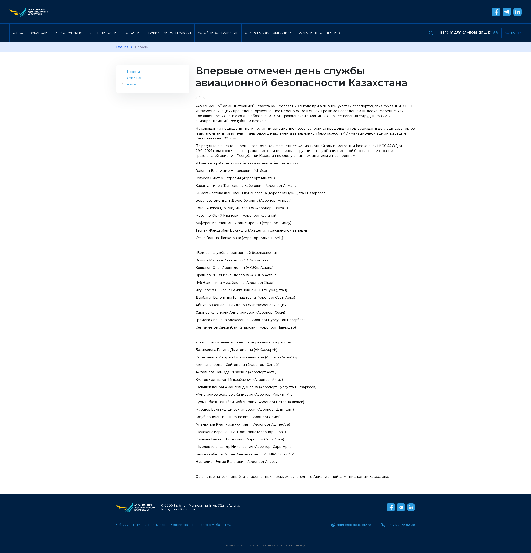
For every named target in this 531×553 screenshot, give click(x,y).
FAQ (228, 525)
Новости (131, 33)
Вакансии (39, 33)
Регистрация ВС (69, 33)
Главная (122, 47)
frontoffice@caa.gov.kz (354, 525)
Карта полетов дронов (319, 33)
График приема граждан (168, 33)
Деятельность (103, 33)
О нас (18, 33)
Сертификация (182, 525)
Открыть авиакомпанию (268, 33)
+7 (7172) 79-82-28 (401, 525)
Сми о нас (134, 78)
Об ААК (122, 525)
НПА (136, 525)
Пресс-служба (209, 525)
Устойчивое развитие (218, 33)
